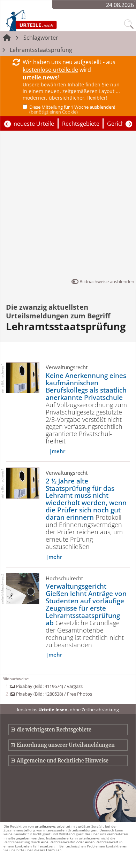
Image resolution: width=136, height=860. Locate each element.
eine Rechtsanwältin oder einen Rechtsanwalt (79, 841)
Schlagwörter (40, 37)
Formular (53, 849)
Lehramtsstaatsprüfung (41, 50)
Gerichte (118, 123)
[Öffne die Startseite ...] (46, 20)
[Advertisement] (68, 206)
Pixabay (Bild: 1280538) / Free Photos (54, 694)
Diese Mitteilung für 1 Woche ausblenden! (72, 109)
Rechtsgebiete (80, 123)
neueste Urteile (34, 123)
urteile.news (45, 826)
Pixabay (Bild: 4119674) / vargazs (49, 686)
